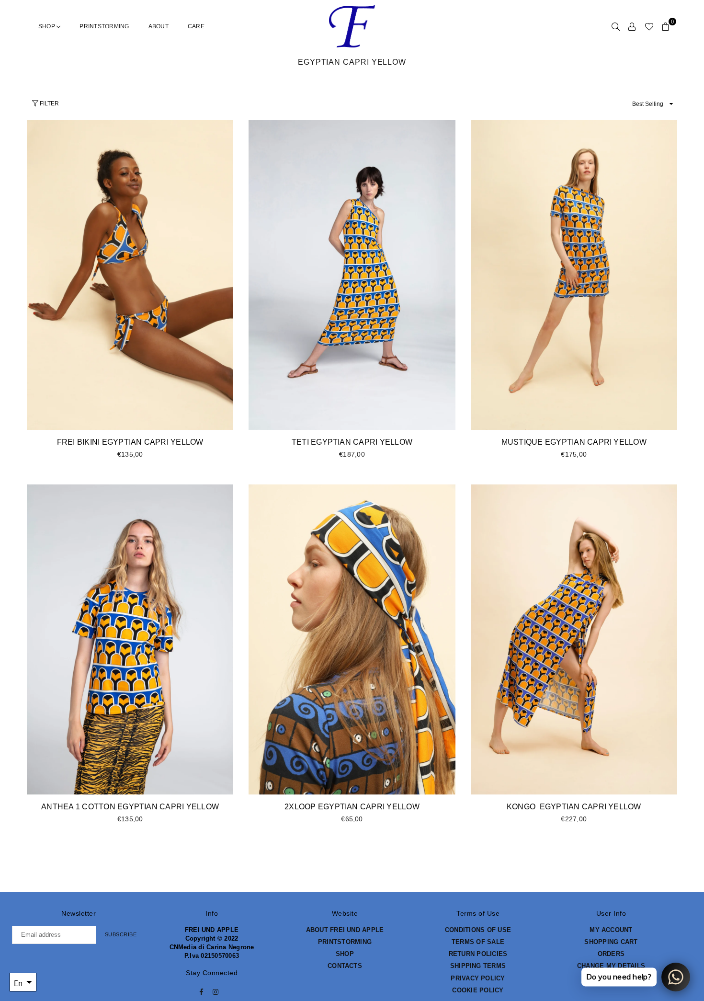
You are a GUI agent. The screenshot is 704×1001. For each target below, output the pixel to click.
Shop (47, 26)
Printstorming (104, 26)
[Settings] (632, 26)
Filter (48, 103)
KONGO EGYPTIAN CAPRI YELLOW (574, 807)
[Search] (615, 26)
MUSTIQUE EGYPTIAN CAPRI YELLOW (574, 442)
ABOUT (158, 26)
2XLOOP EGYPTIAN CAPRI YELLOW (352, 807)
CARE (196, 26)
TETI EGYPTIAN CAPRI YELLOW (352, 442)
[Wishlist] (649, 26)
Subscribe (121, 934)
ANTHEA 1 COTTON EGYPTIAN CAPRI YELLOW (130, 807)
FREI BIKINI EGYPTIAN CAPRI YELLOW (130, 442)
